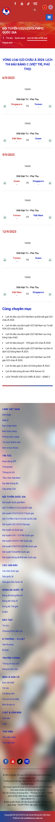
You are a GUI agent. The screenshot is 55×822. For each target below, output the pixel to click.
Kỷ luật (5, 650)
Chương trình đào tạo (12, 631)
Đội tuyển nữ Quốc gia (12, 530)
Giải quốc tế (7, 576)
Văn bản (6, 718)
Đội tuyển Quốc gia (14, 496)
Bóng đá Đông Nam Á (12, 595)
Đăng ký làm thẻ (10, 669)
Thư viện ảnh (8, 742)
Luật (4, 723)
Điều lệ (5, 420)
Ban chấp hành (9, 426)
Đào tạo (7, 620)
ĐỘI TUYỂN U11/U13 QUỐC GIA (17, 508)
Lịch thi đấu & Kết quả (37, 38)
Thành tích (7, 43)
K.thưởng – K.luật (13, 639)
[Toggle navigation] (49, 17)
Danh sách (20, 38)
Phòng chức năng (10, 437)
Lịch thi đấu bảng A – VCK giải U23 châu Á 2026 (28, 343)
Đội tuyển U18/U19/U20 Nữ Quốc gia (19, 546)
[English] (50, 7)
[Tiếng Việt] (45, 7)
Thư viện (7, 731)
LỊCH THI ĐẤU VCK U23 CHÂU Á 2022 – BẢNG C (28, 377)
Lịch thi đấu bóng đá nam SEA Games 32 (25, 371)
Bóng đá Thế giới (10, 606)
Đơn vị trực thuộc (10, 448)
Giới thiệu (6, 415)
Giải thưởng (7, 644)
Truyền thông (11, 658)
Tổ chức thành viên (11, 442)
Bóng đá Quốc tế (12, 590)
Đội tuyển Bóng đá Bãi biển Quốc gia (19, 557)
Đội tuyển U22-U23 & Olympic (16, 524)
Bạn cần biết (8, 682)
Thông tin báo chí (10, 663)
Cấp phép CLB (9, 489)
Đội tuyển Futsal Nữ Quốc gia (15, 552)
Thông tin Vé (8, 472)
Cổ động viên (8, 693)
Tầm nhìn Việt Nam (11, 478)
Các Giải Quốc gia (10, 571)
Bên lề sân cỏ (10, 677)
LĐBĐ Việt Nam (11, 409)
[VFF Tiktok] (28, 4)
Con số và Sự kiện (10, 699)
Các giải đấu (10, 565)
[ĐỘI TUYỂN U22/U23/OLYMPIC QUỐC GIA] (3, 38)
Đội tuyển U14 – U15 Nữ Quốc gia (18, 535)
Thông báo (7, 467)
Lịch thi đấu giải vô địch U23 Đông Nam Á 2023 (28, 366)
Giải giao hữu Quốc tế (12, 582)
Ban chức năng (9, 431)
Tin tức (9, 38)
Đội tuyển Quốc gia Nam (13, 502)
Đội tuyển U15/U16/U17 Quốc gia (18, 513)
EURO (5, 612)
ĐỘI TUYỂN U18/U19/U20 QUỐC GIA (19, 519)
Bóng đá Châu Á (10, 601)
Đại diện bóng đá (10, 483)
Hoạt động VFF (9, 461)
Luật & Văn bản (11, 712)
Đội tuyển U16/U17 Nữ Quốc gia (17, 541)
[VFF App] (35, 4)
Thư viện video (9, 737)
